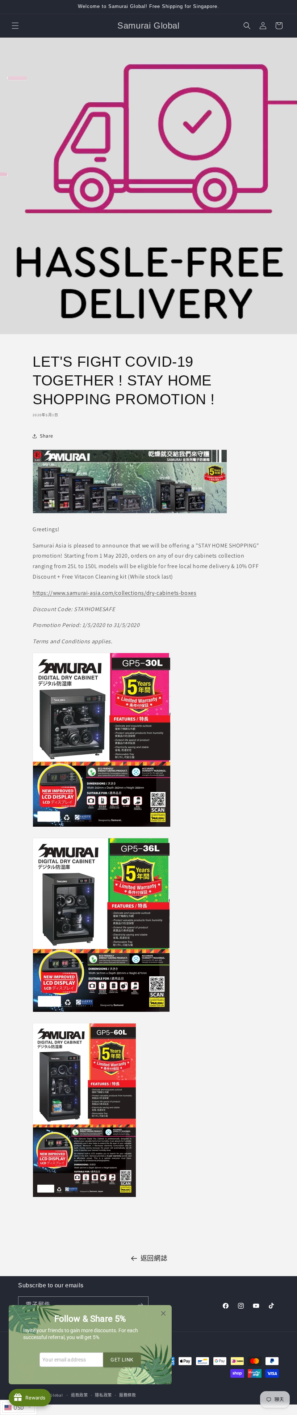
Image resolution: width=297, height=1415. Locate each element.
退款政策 (79, 1395)
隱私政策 (103, 1395)
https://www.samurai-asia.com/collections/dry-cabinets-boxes (114, 593)
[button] (15, 26)
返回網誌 (154, 1258)
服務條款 (127, 1395)
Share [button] (46, 435)
